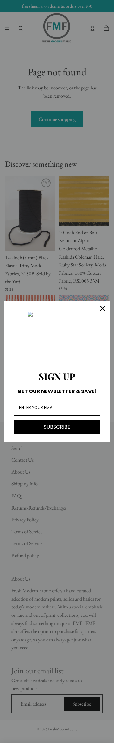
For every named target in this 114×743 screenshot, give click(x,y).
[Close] (102, 308)
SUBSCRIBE (57, 427)
